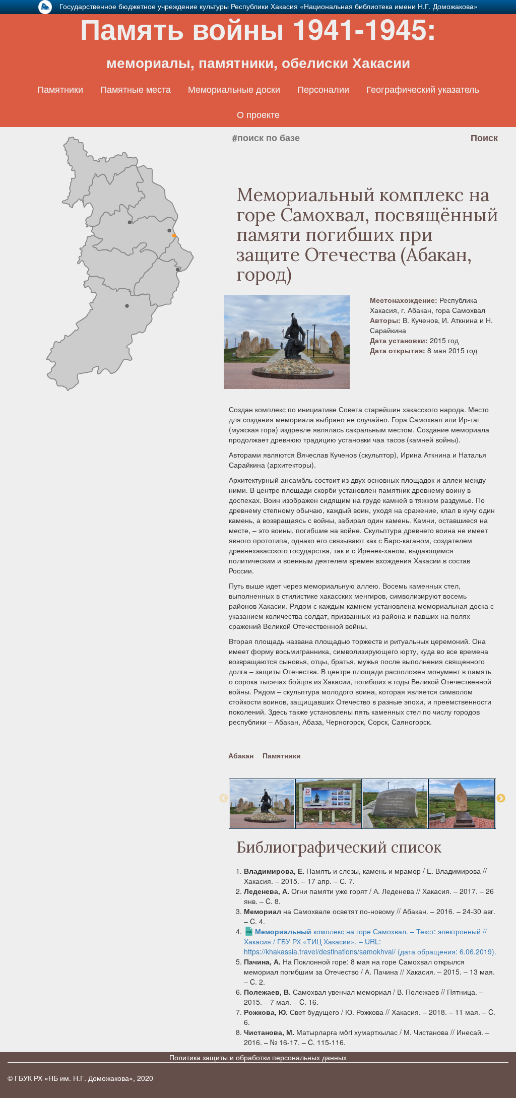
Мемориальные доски (234, 89)
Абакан (240, 755)
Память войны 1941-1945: (258, 40)
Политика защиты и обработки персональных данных (258, 1057)
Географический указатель (422, 89)
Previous (224, 799)
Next (501, 799)
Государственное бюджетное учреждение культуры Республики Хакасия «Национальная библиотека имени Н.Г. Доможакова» (268, 6)
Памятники (60, 89)
